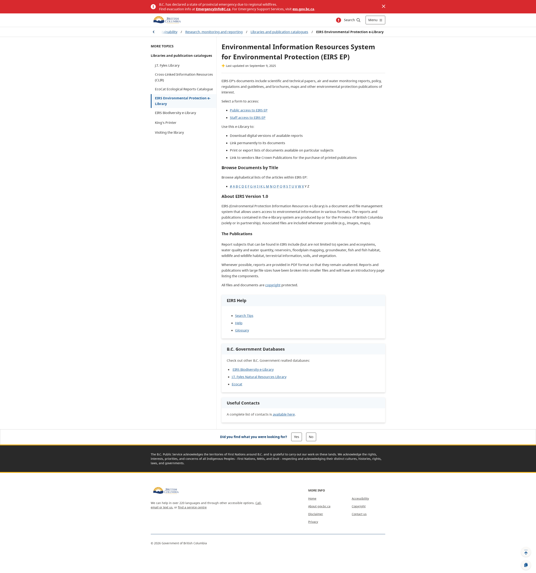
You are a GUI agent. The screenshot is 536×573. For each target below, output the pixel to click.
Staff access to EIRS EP (247, 117)
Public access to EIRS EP (249, 110)
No (311, 436)
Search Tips (244, 315)
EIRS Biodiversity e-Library (175, 112)
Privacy (313, 522)
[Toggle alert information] (338, 20)
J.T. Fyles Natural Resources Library (259, 377)
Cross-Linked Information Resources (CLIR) (184, 77)
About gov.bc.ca (319, 506)
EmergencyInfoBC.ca (213, 9)
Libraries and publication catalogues (279, 32)
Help (238, 323)
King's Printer (166, 122)
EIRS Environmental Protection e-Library (182, 101)
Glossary (242, 330)
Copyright (359, 506)
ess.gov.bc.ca (303, 9)
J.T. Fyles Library (167, 65)
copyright (273, 285)
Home (312, 498)
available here (284, 414)
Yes (296, 436)
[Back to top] (526, 552)
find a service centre (192, 507)
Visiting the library (169, 132)
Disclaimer (315, 514)
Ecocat (237, 384)
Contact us (359, 514)
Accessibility (360, 498)
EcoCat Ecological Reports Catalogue (184, 89)
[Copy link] (526, 565)
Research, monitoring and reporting (214, 32)
